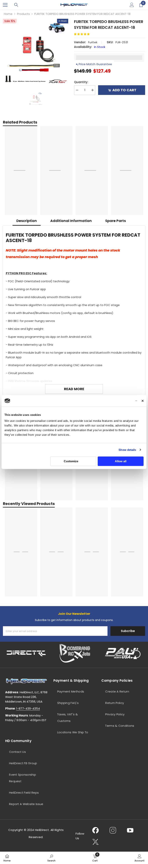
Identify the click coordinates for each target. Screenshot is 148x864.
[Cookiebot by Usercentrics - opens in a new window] (120, 401)
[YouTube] (130, 830)
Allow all (120, 461)
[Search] (16, 5)
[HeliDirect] (26, 653)
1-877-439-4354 (28, 708)
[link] (51, 857)
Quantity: (81, 82)
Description (26, 220)
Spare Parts (115, 220)
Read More (74, 388)
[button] (83, 34)
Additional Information (71, 220)
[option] (35, 51)
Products (23, 14)
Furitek (92, 42)
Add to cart (124, 90)
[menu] (5, 5)
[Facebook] (95, 830)
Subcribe (128, 631)
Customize (71, 461)
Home (8, 14)
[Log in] (132, 5)
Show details (127, 449)
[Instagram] (113, 830)
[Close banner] (143, 401)
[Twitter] (95, 842)
